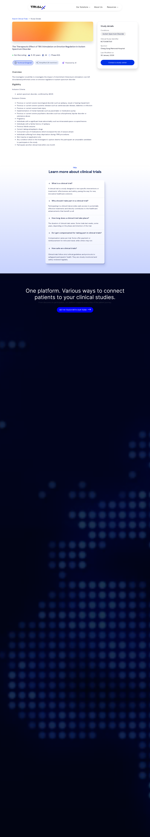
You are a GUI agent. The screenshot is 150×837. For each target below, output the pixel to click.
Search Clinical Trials (20, 19)
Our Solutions (82, 7)
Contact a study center (117, 62)
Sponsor (104, 46)
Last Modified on (107, 53)
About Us (98, 7)
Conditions (105, 30)
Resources (111, 7)
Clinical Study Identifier (109, 39)
